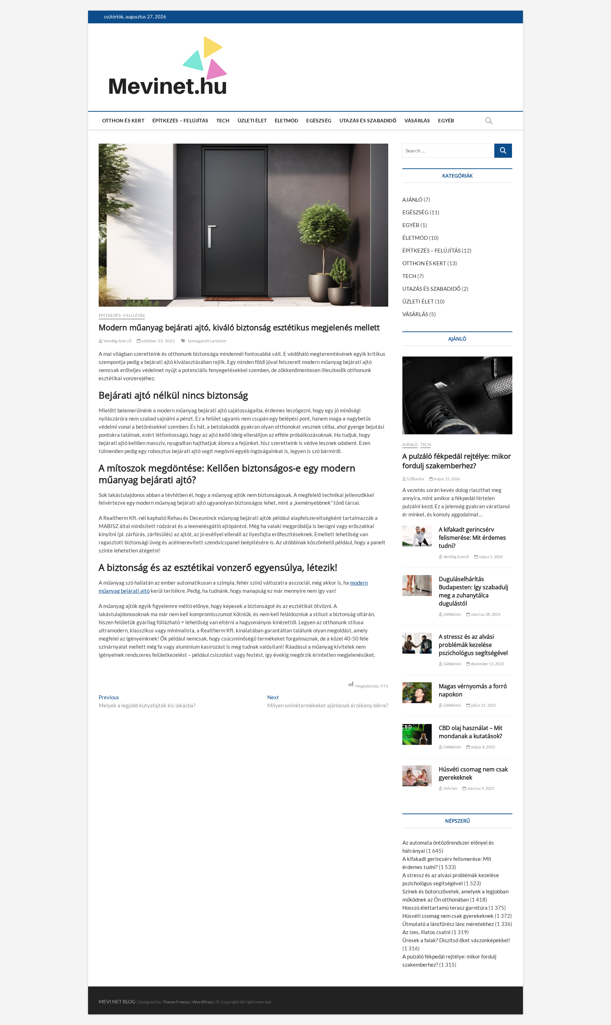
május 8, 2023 (482, 747)
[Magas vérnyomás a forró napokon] (417, 692)
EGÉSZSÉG (318, 120)
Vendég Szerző (117, 340)
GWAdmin (452, 614)
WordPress (202, 1001)
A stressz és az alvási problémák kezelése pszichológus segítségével (473, 645)
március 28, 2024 (485, 614)
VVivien (450, 788)
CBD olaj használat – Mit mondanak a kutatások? (470, 732)
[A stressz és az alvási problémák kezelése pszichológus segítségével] (417, 643)
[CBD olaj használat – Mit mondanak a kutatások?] (417, 734)
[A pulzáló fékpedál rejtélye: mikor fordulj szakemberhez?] (457, 395)
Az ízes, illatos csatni (426, 932)
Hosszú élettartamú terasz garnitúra (445, 907)
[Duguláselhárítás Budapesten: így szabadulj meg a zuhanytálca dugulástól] (417, 585)
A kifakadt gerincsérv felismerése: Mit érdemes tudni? (472, 538)
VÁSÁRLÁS (417, 120)
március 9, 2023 (480, 788)
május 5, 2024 (490, 556)
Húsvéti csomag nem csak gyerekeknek (448, 916)
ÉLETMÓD (286, 120)
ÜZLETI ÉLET (252, 120)
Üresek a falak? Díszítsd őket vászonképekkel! (456, 940)
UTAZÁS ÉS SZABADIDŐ (367, 120)
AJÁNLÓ (412, 199)
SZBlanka (415, 478)
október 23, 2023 (158, 340)
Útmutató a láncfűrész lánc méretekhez (448, 924)
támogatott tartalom (207, 340)
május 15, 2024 (446, 478)
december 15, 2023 (487, 663)
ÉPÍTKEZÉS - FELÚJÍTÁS (122, 315)
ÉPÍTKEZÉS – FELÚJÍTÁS (180, 120)
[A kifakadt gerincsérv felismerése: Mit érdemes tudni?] (417, 536)
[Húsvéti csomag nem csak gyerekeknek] (417, 775)
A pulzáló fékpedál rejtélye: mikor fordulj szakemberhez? (456, 460)
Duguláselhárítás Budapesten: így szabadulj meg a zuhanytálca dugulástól (473, 591)
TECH (222, 120)
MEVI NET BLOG (117, 1001)
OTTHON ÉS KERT (123, 120)
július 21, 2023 (483, 705)
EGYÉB (446, 120)
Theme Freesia (176, 1001)
